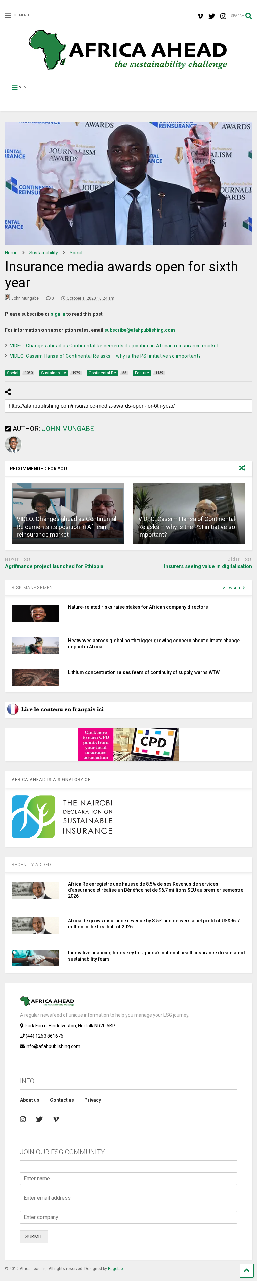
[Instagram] (223, 16)
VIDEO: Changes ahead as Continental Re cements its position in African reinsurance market (114, 345)
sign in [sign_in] (58, 314)
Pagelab (115, 1268)
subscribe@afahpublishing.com (139, 330)
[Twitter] (211, 16)
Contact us (62, 1100)
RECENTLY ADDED (31, 864)
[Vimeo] (200, 16)
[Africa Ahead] (128, 69)
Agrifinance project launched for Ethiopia (54, 566)
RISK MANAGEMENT (34, 587)
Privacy (92, 1100)
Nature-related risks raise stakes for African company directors (138, 607)
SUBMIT (33, 1236)
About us (29, 1100)
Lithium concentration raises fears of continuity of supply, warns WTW (144, 672)
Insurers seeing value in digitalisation (208, 566)
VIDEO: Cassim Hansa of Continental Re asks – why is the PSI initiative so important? (105, 356)
